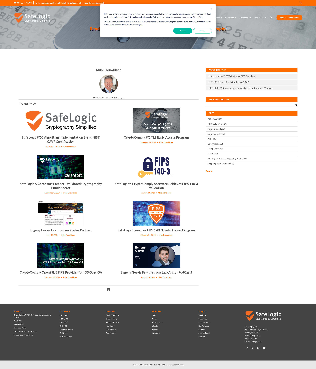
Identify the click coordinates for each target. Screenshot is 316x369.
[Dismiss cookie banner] (211, 9)
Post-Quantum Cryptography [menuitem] (25, 331)
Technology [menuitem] (110, 333)
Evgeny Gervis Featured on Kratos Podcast (61, 230)
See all (209, 171)
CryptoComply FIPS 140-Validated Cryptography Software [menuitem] (32, 316)
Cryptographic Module (221, 163)
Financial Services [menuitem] (112, 322)
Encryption (215, 143)
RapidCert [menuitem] (17, 321)
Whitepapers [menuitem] (157, 322)
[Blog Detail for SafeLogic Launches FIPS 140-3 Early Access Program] (156, 213)
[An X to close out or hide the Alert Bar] (300, 3)
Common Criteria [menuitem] (66, 330)
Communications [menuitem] (112, 315)
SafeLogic (142, 365)
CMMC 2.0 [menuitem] (64, 322)
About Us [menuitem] (202, 315)
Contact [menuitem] (201, 337)
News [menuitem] (154, 319)
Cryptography (217, 134)
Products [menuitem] (215, 17)
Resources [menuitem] (259, 17)
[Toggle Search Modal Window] (271, 17)
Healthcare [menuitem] (110, 326)
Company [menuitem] (243, 17)
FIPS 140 (215, 119)
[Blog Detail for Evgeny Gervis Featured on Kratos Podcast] (60, 213)
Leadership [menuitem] (202, 319)
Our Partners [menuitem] (203, 326)
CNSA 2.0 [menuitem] (63, 326)
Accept (183, 31)
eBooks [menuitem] (155, 326)
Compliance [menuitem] (65, 311)
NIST (212, 138)
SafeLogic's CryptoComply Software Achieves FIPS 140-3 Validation (156, 186)
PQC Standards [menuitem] (66, 337)
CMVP (213, 153)
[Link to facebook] (247, 348)
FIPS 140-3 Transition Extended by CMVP (228, 82)
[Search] (296, 105)
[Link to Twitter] (252, 348)
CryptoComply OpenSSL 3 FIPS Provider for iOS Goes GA (61, 272)
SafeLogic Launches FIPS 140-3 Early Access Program (156, 230)
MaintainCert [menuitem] (19, 324)
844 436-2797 (167, 365)
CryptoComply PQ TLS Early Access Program (156, 137)
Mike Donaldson (69, 146)
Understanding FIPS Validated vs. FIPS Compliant (232, 76)
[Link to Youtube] (264, 348)
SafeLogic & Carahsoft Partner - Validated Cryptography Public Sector (61, 186)
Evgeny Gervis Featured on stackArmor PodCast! (156, 272)
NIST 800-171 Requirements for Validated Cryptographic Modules (240, 88)
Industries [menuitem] (110, 311)
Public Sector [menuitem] (111, 330)
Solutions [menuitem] (229, 17)
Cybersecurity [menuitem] (111, 319)
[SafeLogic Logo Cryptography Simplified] (32, 18)
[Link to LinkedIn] (258, 348)
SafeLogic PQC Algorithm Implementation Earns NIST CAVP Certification (61, 139)
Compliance (215, 148)
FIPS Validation (217, 124)
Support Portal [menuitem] (204, 333)
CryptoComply (217, 129)
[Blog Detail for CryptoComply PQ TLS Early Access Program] (156, 120)
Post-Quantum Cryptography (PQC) (227, 158)
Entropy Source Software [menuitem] (23, 335)
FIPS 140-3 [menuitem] (64, 319)
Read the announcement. (94, 3)
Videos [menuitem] (155, 330)
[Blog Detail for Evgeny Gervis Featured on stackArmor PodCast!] (156, 255)
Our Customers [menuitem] (204, 322)
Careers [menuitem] (201, 330)
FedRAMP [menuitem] (64, 333)
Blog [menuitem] (154, 315)
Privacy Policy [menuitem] (178, 365)
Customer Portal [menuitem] (20, 328)
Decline (203, 31)
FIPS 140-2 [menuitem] (64, 315)
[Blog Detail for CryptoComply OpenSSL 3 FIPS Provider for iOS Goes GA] (60, 255)
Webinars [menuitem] (156, 333)
